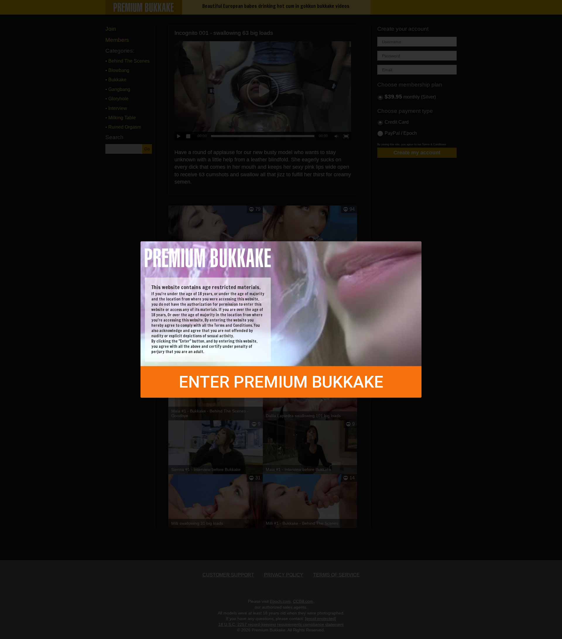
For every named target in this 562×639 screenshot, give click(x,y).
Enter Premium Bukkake (281, 382)
